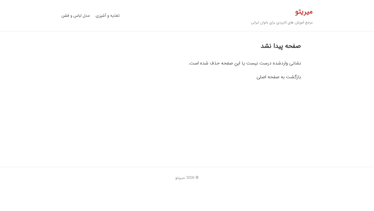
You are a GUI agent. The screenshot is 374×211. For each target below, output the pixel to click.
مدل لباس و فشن (75, 15)
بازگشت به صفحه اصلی (279, 77)
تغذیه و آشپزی (108, 15)
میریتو (304, 11)
